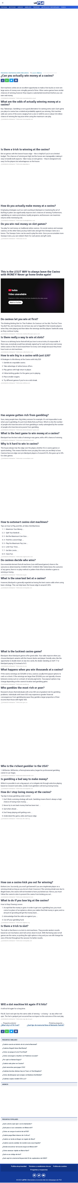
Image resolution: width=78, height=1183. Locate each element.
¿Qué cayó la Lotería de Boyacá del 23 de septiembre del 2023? (24, 1158)
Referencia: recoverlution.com (24, 458)
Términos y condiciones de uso (40, 1166)
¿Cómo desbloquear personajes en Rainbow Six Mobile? (22, 1075)
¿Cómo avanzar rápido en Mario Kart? (15, 1150)
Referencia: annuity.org (22, 684)
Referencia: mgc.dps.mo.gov (24, 1019)
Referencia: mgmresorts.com (24, 556)
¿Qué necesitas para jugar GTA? (13, 1067)
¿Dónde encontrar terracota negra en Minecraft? (19, 1147)
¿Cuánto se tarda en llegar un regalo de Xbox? (18, 1139)
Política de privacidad (18, 1166)
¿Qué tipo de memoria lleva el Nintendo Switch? (45, 1025)
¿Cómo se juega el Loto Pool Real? (14, 1052)
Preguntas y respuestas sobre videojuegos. (15, 73)
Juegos (20, 7)
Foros (63, 7)
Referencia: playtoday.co (23, 164)
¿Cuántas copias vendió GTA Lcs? (14, 1079)
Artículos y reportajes (50, 7)
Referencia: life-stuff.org (23, 818)
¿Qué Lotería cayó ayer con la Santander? (17, 1124)
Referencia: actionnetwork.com (25, 440)
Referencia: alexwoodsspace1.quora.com (27, 430)
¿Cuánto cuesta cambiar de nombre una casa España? (21, 1143)
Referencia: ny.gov (21, 575)
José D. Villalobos (37, 73)
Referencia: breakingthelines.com (25, 220)
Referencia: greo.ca (21, 702)
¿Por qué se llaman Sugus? (11, 1060)
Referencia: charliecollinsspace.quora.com (28, 334)
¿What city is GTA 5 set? (10, 1025)
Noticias (12, 7)
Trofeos (36, 7)
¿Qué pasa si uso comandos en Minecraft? (17, 1128)
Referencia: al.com (21, 238)
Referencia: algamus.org (23, 922)
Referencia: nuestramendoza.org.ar (26, 98)
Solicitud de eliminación (8, 98)
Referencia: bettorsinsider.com (24, 775)
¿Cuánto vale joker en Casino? (13, 1063)
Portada (4, 7)
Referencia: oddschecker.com (24, 352)
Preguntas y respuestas (39, 1170)
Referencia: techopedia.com (24, 588)
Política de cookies (60, 1166)
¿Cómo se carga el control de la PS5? (15, 1131)
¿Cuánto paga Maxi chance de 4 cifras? (16, 1135)
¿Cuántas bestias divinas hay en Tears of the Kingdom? (22, 1071)
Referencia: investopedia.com (24, 119)
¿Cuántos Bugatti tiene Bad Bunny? (14, 1048)
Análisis (28, 7)
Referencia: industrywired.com (24, 897)
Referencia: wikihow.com (23, 383)
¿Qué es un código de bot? (11, 1154)
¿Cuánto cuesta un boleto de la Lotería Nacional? (19, 1044)
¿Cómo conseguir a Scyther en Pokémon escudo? (20, 1056)
